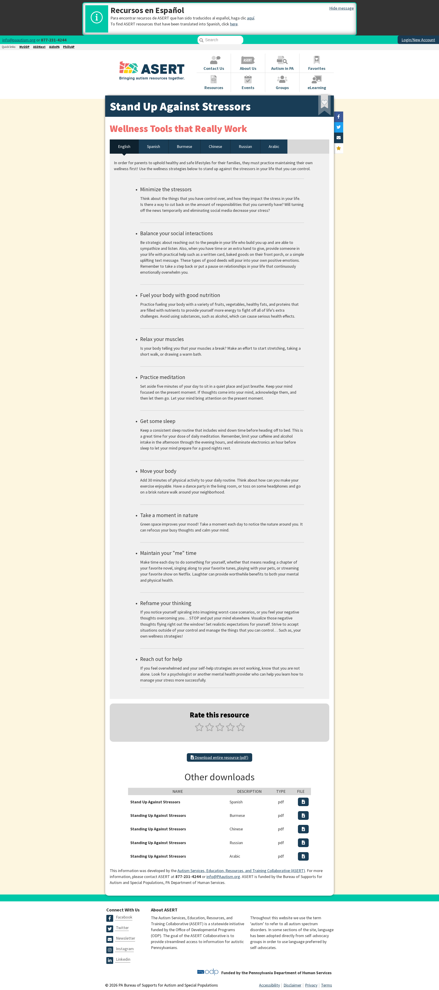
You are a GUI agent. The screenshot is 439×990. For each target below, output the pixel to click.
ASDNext (39, 47)
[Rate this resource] (338, 148)
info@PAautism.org (223, 876)
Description (249, 791)
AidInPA (54, 47)
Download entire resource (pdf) (221, 757)
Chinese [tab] (215, 146)
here (234, 24)
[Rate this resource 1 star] (199, 729)
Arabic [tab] (274, 146)
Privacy (311, 985)
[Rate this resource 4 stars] (230, 729)
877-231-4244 (54, 40)
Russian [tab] (245, 146)
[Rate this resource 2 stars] (209, 729)
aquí (250, 18)
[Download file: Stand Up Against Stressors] (303, 802)
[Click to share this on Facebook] (338, 117)
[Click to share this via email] (338, 138)
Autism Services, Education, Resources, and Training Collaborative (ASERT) (241, 870)
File (301, 791)
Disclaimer (292, 985)
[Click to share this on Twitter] (338, 127)
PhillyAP (69, 47)
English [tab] (124, 146)
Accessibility (269, 985)
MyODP (24, 47)
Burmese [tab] (184, 146)
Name (177, 791)
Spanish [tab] (153, 146)
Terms (326, 985)
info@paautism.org (18, 40)
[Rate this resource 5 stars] (240, 729)
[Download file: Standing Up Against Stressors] (303, 815)
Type (281, 791)
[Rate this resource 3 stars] (220, 729)
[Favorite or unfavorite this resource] (318, 106)
